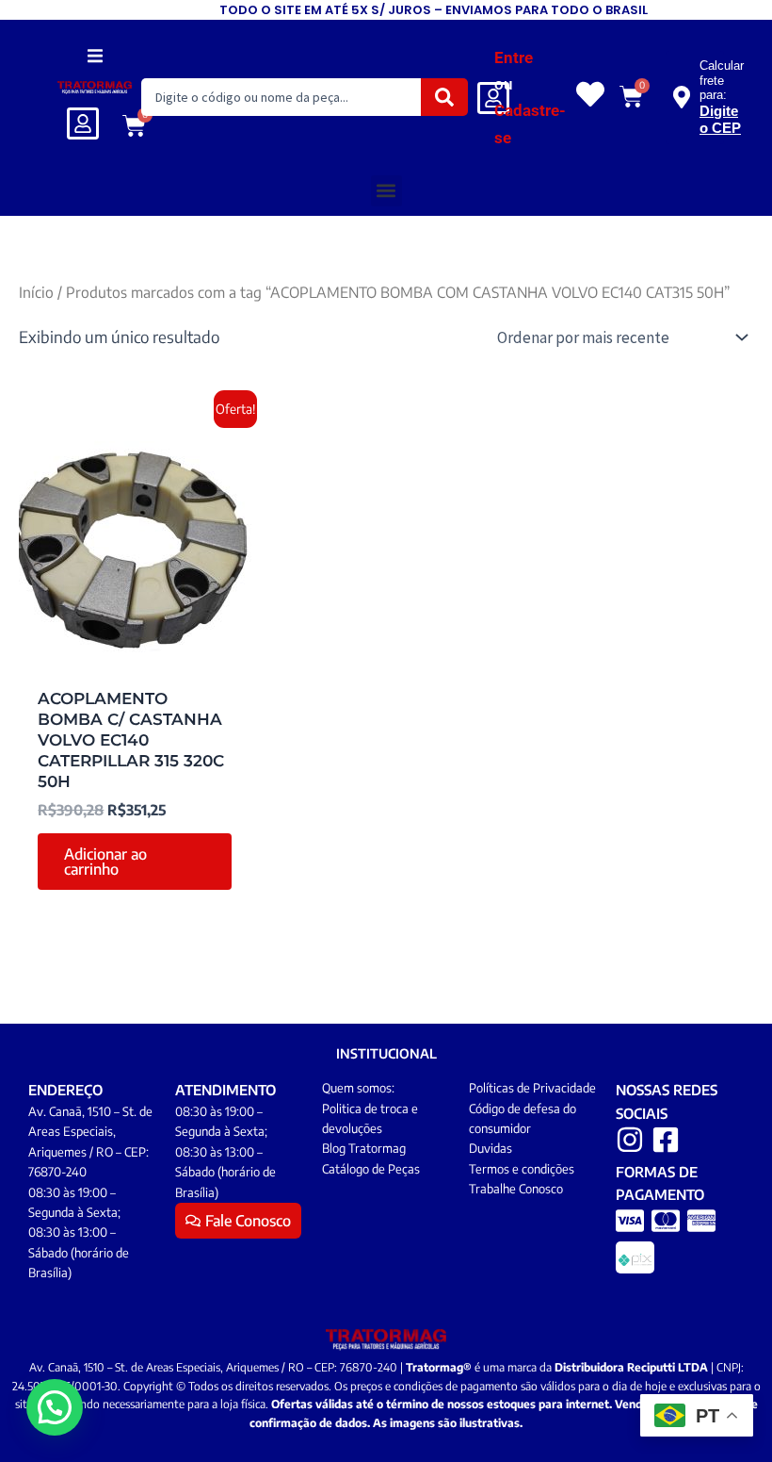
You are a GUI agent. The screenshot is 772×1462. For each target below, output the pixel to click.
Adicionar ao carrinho (105, 862)
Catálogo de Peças (371, 1168)
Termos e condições (521, 1168)
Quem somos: (358, 1087)
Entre (513, 57)
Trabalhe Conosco (516, 1188)
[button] (94, 55)
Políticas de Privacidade (532, 1087)
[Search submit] (444, 97)
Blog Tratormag (364, 1148)
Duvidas (490, 1148)
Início (36, 292)
